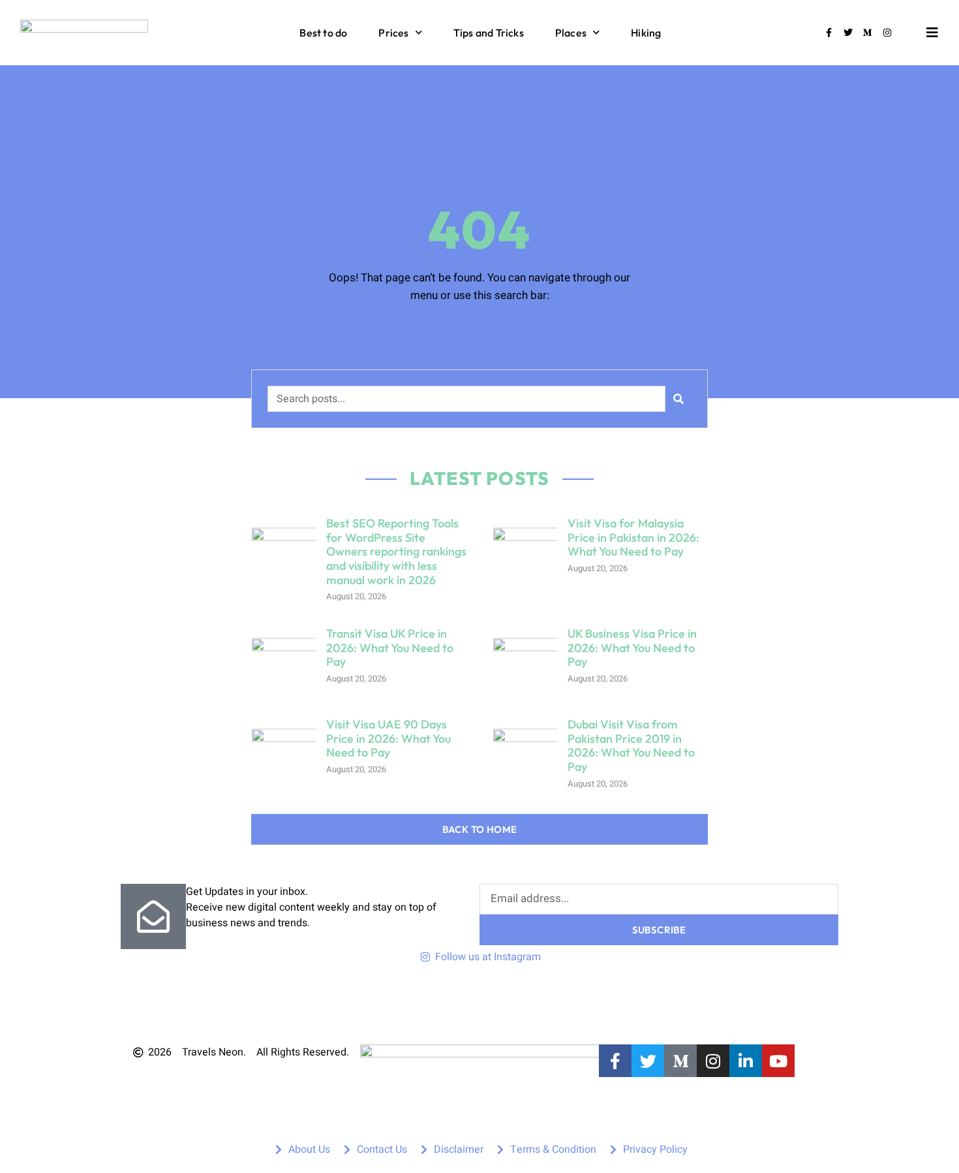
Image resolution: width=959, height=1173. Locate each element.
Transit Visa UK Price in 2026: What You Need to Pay (389, 647)
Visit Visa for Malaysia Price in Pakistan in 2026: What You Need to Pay (633, 537)
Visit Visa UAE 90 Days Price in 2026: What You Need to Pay (388, 738)
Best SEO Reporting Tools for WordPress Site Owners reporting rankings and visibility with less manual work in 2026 (396, 551)
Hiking (646, 32)
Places (570, 32)
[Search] (678, 399)
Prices (393, 32)
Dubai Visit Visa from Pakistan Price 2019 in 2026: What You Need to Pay (631, 745)
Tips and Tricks (488, 32)
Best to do (323, 32)
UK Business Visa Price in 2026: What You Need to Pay (632, 647)
